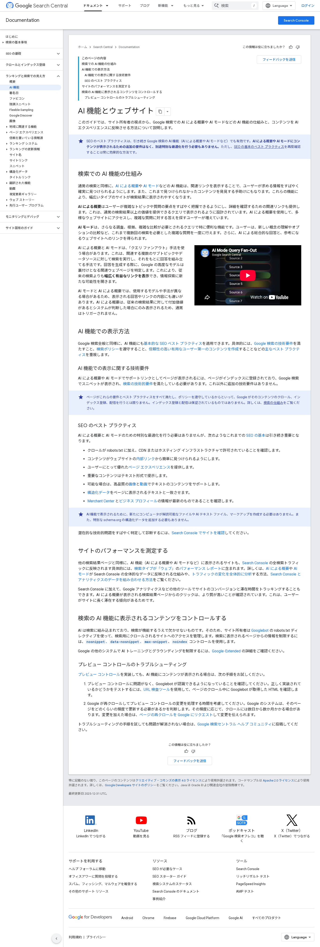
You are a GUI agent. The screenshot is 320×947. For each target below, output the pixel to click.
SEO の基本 (255, 435)
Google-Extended (226, 651)
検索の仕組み (273, 403)
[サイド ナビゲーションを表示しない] (56, 938)
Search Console (296, 20)
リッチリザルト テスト (253, 876)
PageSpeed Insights (251, 884)
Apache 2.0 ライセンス (278, 780)
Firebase (170, 918)
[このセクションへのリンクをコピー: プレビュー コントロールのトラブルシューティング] (191, 665)
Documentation (22, 20)
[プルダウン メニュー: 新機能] (173, 5)
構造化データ (98, 492)
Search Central (50, 6)
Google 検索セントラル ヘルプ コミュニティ (234, 724)
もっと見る (191, 6)
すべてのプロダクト (266, 918)
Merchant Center (100, 501)
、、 (126, 641)
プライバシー (96, 937)
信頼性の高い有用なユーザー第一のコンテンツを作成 (194, 349)
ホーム (82, 47)
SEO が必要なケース (167, 869)
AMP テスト (245, 891)
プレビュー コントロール (99, 674)
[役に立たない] (297, 47)
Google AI (236, 918)
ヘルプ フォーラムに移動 (87, 869)
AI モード (151, 186)
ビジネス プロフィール (138, 501)
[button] (30, 42)
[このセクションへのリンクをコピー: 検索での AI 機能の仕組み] (147, 174)
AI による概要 (127, 186)
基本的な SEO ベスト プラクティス (173, 343)
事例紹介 (159, 899)
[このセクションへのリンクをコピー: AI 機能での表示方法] (134, 332)
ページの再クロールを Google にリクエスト (176, 715)
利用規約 (75, 937)
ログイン (307, 6)
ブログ (145, 6)
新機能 (163, 6)
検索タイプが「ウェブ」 (154, 568)
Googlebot (259, 630)
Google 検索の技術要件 (273, 343)
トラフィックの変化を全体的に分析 (222, 574)
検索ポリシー (108, 349)
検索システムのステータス (172, 884)
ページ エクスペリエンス (149, 467)
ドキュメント (93, 6)
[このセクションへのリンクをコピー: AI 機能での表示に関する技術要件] (153, 369)
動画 (143, 484)
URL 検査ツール (157, 689)
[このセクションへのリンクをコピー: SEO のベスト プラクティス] (141, 426)
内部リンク (145, 459)
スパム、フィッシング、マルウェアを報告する (103, 884)
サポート (124, 6)
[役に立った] (290, 47)
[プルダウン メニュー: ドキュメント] (108, 5)
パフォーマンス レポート (200, 568)
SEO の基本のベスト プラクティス (259, 147)
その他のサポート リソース (88, 891)
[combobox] (235, 5)
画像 (132, 484)
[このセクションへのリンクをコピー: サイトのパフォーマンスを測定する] (172, 551)
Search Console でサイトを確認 (198, 533)
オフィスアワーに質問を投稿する (93, 876)
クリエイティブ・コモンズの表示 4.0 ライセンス (168, 780)
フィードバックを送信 (279, 59)
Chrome (148, 918)
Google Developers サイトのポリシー (130, 785)
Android (127, 918)
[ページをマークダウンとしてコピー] (160, 112)
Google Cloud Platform (202, 918)
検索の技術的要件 (138, 384)
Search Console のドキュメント (176, 891)
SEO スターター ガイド (169, 876)
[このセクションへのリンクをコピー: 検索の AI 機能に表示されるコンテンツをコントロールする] (231, 619)
